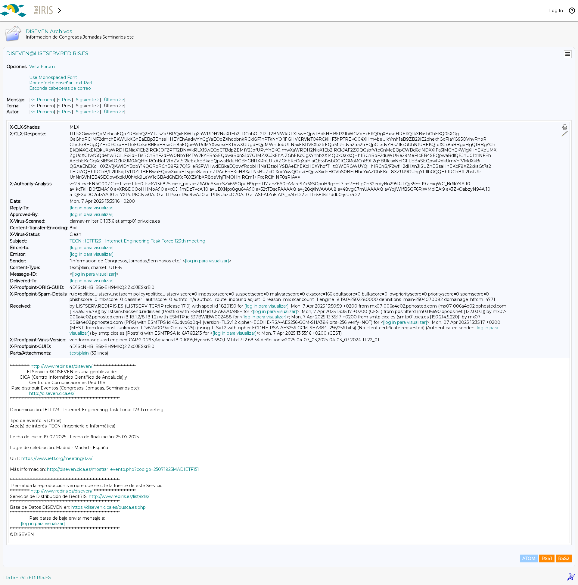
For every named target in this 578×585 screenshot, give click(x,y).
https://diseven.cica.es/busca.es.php (108, 507)
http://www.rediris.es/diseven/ (61, 366)
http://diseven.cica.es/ (51, 393)
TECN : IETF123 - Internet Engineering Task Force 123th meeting (137, 241)
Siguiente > (88, 99)
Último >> (114, 99)
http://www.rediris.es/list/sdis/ (119, 496)
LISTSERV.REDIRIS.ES (27, 577)
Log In (556, 10)
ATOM (529, 558)
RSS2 (563, 558)
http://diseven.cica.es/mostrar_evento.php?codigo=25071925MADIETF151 (123, 469)
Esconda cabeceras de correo (60, 88)
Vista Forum (42, 66)
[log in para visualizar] (92, 208)
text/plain (79, 353)
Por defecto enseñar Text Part (61, 83)
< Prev (65, 99)
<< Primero (42, 99)
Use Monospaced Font (53, 77)
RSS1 (547, 558)
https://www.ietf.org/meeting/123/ (56, 458)
